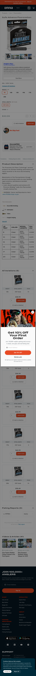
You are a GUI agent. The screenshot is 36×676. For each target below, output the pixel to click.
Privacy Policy (19, 668)
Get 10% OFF (18, 352)
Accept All (7, 671)
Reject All (16, 671)
